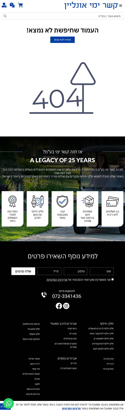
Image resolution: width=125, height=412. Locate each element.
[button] (120, 5)
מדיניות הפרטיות (57, 280)
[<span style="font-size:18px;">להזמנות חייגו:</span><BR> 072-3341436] (44, 295)
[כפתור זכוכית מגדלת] (5, 16)
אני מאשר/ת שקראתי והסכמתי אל (79, 280)
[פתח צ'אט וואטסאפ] (8, 403)
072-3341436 (66, 294)
